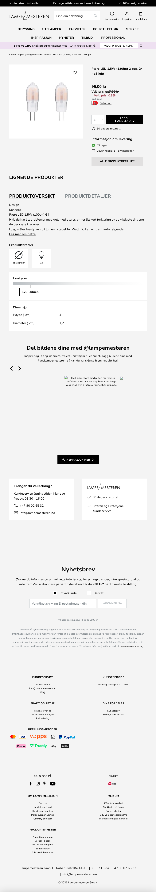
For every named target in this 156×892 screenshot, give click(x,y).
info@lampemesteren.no (37, 513)
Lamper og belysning (20, 54)
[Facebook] (31, 783)
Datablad (105, 103)
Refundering (42, 718)
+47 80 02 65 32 (32, 505)
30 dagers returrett (113, 714)
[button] (75, 73)
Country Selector (42, 818)
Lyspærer (38, 54)
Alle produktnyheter (43, 852)
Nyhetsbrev (113, 710)
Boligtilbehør (43, 848)
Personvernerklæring (42, 814)
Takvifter (77, 29)
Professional (113, 38)
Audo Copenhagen (43, 836)
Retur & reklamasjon (43, 714)
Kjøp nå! (91, 45)
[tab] (34, 196)
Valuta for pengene (42, 844)
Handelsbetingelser (42, 810)
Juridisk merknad (43, 807)
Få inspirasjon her (75, 459)
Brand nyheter (113, 810)
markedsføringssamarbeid (113, 818)
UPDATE (119, 45)
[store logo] (29, 15)
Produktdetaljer (88, 196)
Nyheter (66, 38)
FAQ (42, 692)
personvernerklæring (131, 646)
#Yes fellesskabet (113, 803)
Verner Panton (42, 840)
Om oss (43, 803)
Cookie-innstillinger (113, 807)
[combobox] (77, 15)
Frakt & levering (42, 710)
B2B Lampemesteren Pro (113, 814)
